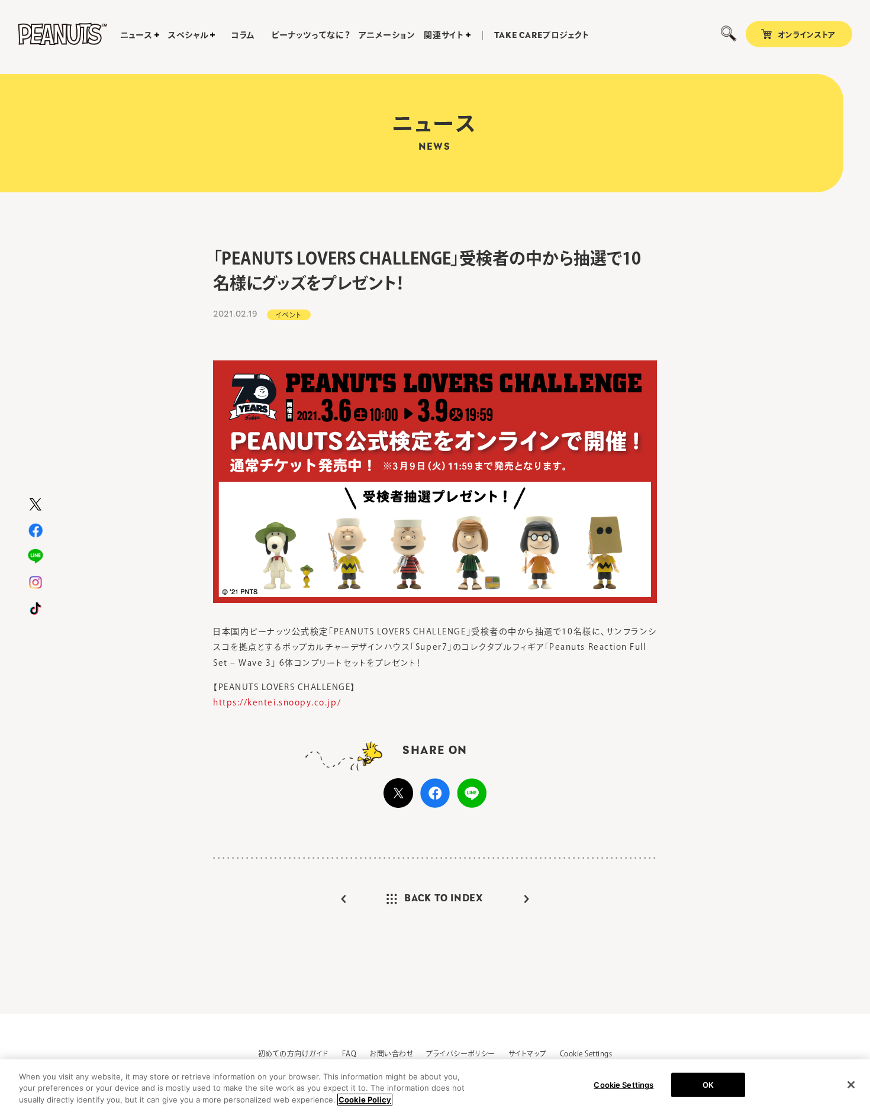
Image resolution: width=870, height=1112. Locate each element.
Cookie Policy (365, 1099)
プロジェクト (541, 35)
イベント (289, 314)
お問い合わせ (391, 1053)
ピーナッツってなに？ (310, 35)
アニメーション (387, 35)
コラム (243, 35)
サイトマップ (527, 1053)
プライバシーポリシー (460, 1053)
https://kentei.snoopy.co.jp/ (277, 702)
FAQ (349, 1053)
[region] (435, 1085)
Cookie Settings (586, 1053)
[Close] (851, 1085)
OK (708, 1084)
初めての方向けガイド (293, 1053)
